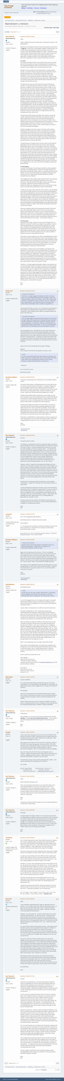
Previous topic (48, 27)
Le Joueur (9, 514)
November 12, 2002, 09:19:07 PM (27, 584)
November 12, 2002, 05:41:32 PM (27, 290)
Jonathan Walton (11, 377)
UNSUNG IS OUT (48, 894)
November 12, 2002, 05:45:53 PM (27, 377)
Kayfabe (22, 718)
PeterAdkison (10, 584)
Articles (30, 8)
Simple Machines (14, 1079)
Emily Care (9, 291)
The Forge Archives (8, 7)
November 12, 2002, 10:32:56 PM (27, 732)
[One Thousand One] (6, 383)
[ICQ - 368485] (6, 843)
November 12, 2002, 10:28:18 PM (27, 710)
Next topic (56, 27)
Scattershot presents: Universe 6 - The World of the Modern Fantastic (38, 534)
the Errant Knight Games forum (39, 718)
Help (47, 1079)
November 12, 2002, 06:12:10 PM (27, 514)
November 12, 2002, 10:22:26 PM (27, 677)
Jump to (37, 1069)
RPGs (27, 892)
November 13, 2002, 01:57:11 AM (27, 976)
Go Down (7, 32)
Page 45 (24, 48)
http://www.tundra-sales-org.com (45, 771)
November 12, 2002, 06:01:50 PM (27, 435)
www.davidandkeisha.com (47, 662)
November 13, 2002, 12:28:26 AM (27, 898)
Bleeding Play (24, 430)
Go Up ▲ (59, 1079)
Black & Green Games (25, 372)
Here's (22, 346)
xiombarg (9, 838)
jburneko (9, 899)
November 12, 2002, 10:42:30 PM (27, 776)
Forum (36, 8)
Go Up (6, 1063)
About (23, 8)
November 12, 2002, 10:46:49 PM (27, 810)
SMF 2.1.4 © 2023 (6, 1079)
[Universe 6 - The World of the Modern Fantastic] (6, 520)
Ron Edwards (10, 36)
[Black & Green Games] (6, 296)
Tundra (8, 732)
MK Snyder (9, 677)
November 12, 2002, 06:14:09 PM (27, 539)
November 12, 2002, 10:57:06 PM (27, 837)
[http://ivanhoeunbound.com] (6, 845)
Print (57, 32)
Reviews (43, 8)
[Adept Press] (6, 46)
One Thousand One (25, 429)
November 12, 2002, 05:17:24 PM (27, 36)
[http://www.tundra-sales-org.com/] (6, 738)
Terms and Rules (52, 1079)
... (19, 32)
